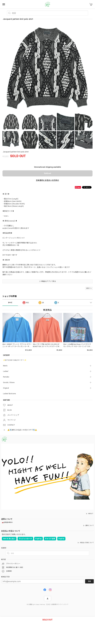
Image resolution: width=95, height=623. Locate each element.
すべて (10, 303)
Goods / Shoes (8, 382)
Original (6, 388)
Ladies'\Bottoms (9, 394)
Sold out (47, 173)
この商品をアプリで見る (47, 281)
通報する (89, 288)
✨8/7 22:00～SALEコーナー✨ (14, 360)
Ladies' (6, 371)
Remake (6, 377)
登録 (89, 581)
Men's (5, 366)
